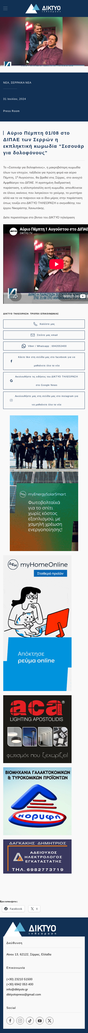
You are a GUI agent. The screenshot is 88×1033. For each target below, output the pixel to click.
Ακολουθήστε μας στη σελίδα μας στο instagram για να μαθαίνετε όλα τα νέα (46, 400)
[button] (5, 8)
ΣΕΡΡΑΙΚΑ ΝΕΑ (21, 82)
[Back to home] (44, 8)
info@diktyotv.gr (17, 989)
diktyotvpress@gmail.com (23, 994)
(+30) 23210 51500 (19, 979)
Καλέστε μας (47, 324)
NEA (6, 82)
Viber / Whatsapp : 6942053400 (47, 346)
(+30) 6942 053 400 (19, 984)
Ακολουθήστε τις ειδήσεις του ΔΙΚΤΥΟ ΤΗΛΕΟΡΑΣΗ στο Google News (46, 380)
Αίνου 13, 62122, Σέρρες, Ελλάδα (28, 954)
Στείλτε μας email (47, 335)
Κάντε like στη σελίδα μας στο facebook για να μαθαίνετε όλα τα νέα (46, 361)
